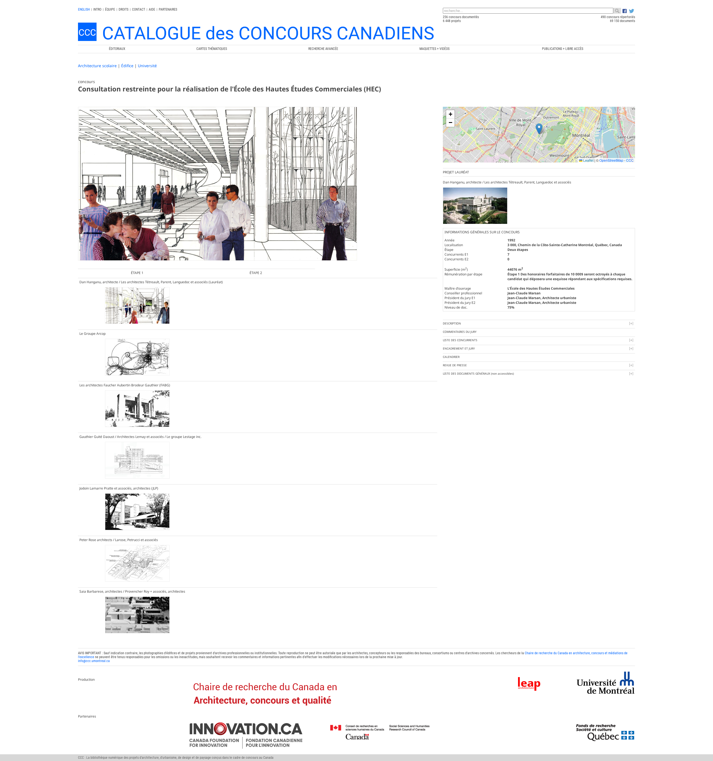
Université (147, 65)
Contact (138, 9)
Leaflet (588, 160)
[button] (539, 129)
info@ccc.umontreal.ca (94, 661)
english (84, 9)
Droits (123, 9)
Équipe (110, 9)
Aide (152, 9)
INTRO (97, 9)
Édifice (127, 65)
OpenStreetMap (611, 160)
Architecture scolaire (97, 65)
